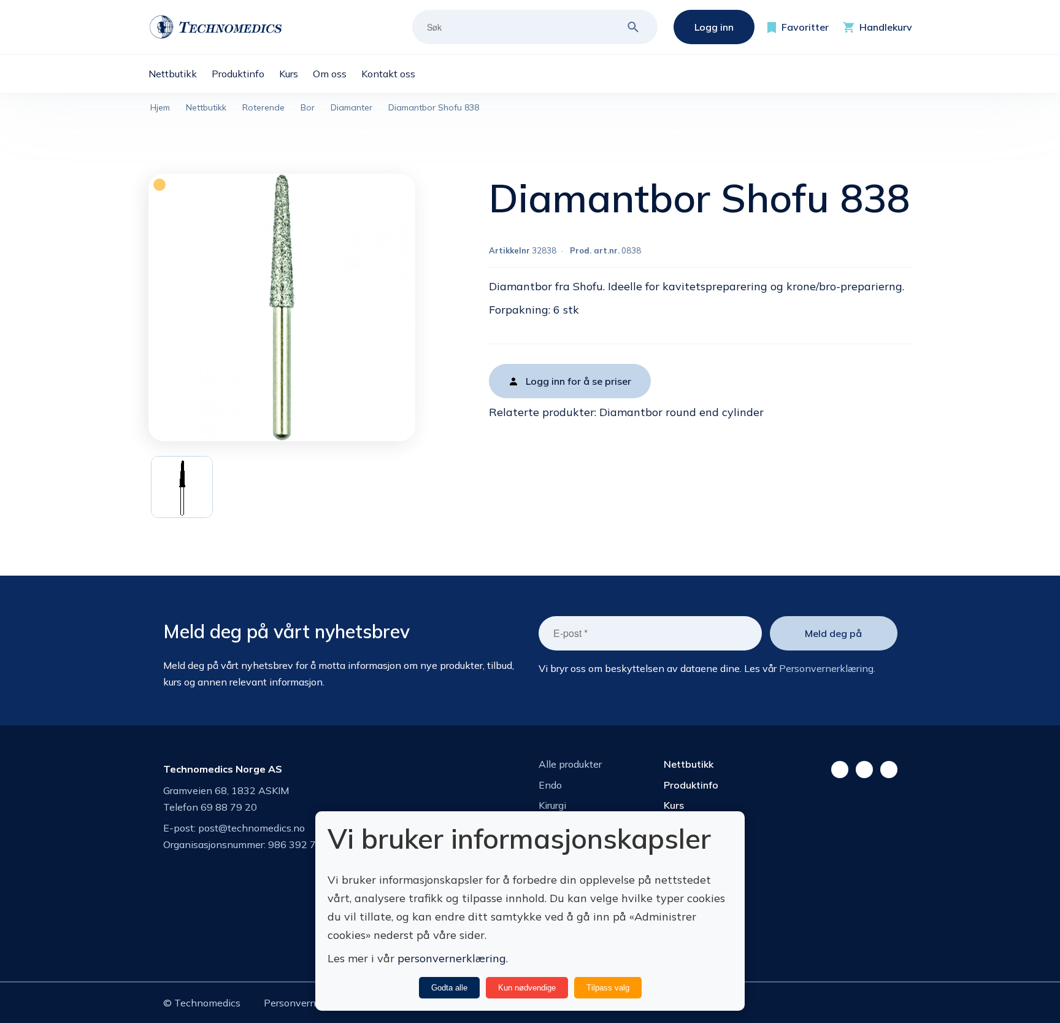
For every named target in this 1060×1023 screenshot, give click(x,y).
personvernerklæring (452, 958)
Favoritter (805, 27)
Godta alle (449, 987)
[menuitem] (180, 74)
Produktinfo (691, 785)
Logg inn (714, 27)
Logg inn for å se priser (578, 381)
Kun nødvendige (527, 987)
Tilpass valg (607, 987)
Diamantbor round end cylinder (681, 412)
